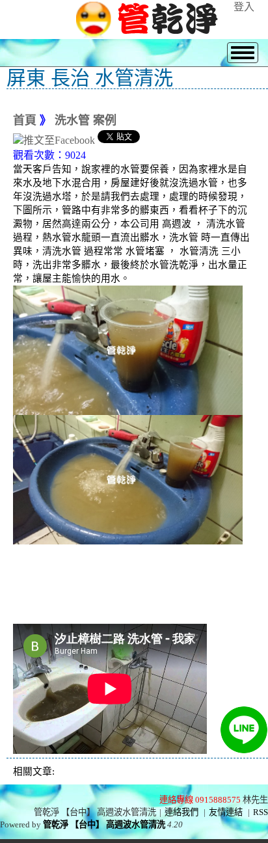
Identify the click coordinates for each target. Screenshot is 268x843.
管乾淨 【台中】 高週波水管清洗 (104, 824)
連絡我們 (181, 812)
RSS (260, 812)
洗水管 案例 (85, 120)
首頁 (24, 120)
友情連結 (226, 812)
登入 (244, 6)
